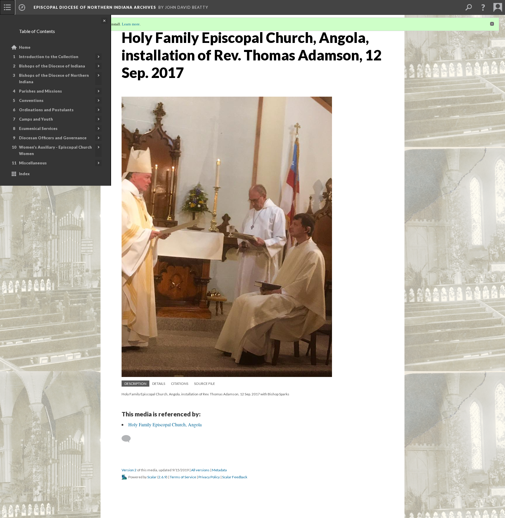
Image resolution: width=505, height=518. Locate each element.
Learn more (131, 24)
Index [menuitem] (24, 173)
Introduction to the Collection (48, 56)
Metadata (219, 470)
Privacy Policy (209, 477)
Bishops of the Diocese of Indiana (52, 66)
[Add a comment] (129, 439)
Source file (204, 383)
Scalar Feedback (234, 477)
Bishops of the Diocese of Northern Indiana (54, 78)
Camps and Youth (36, 119)
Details (158, 383)
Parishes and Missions (40, 91)
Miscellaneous (33, 163)
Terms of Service (183, 477)
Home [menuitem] (24, 47)
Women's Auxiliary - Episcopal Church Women (55, 150)
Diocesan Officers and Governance (53, 137)
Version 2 (129, 470)
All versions (200, 470)
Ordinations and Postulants (46, 109)
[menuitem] (7, 7)
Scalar (152, 477)
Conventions (31, 100)
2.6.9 (162, 477)
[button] (483, 7)
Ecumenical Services (38, 128)
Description (135, 383)
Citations (179, 383)
